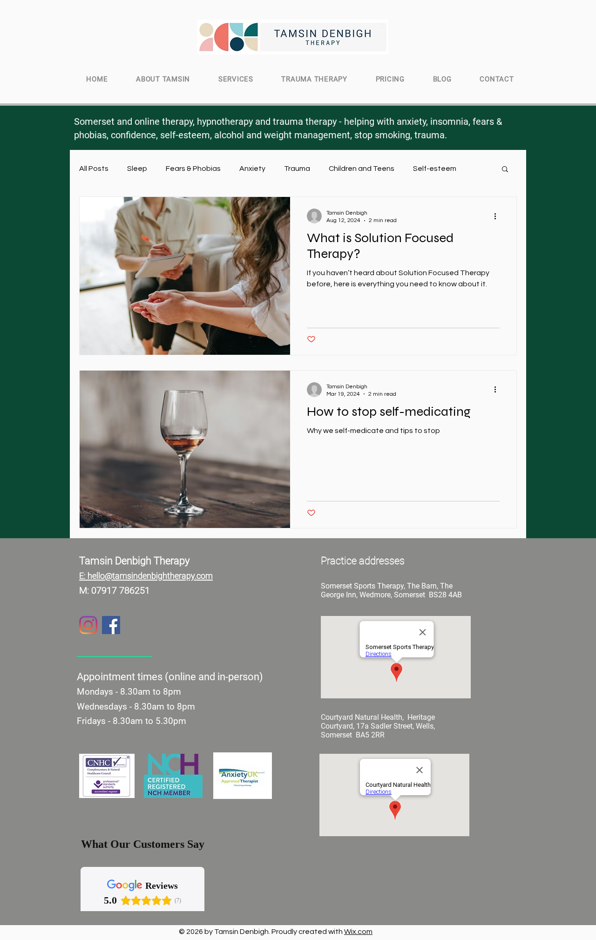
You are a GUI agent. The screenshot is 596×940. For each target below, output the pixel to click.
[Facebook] (111, 625)
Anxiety (252, 168)
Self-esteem (434, 168)
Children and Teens (361, 168)
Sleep (137, 168)
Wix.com (358, 931)
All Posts (93, 168)
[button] (505, 170)
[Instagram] (88, 625)
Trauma (297, 168)
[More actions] (498, 216)
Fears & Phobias (193, 168)
